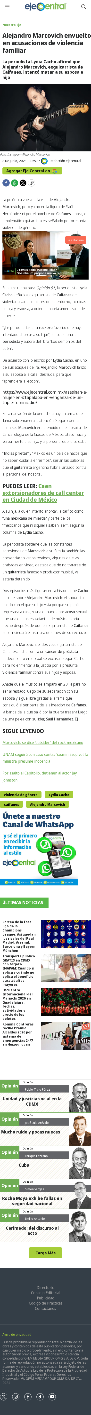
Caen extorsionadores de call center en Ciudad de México (43, 492)
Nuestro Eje (11, 25)
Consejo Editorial (45, 1292)
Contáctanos (45, 1308)
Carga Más (45, 1253)
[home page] (45, 6)
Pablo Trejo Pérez (37, 1089)
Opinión (28, 1082)
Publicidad (45, 1298)
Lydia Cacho (59, 794)
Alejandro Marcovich (47, 804)
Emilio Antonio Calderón (35, 1220)
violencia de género (21, 794)
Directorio (45, 1287)
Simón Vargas (34, 1189)
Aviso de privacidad (16, 1334)
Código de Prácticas (45, 1303)
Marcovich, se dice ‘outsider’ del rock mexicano (42, 742)
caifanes (11, 804)
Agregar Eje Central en (28, 170)
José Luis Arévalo (37, 1122)
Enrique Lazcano (36, 1156)
